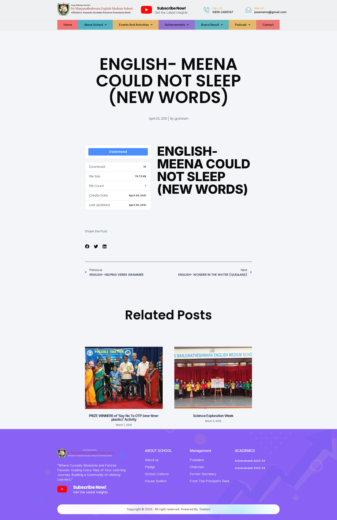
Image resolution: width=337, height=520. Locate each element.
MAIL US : (259, 8)
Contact (268, 25)
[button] (87, 246)
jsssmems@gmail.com (270, 12)
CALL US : (217, 8)
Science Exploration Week (213, 416)
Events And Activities (134, 25)
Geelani (205, 509)
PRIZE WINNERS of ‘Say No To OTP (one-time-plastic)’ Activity (124, 418)
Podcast (241, 25)
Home (68, 25)
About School (93, 25)
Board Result (210, 25)
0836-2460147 (222, 12)
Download (118, 151)
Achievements (175, 25)
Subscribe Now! (171, 8)
